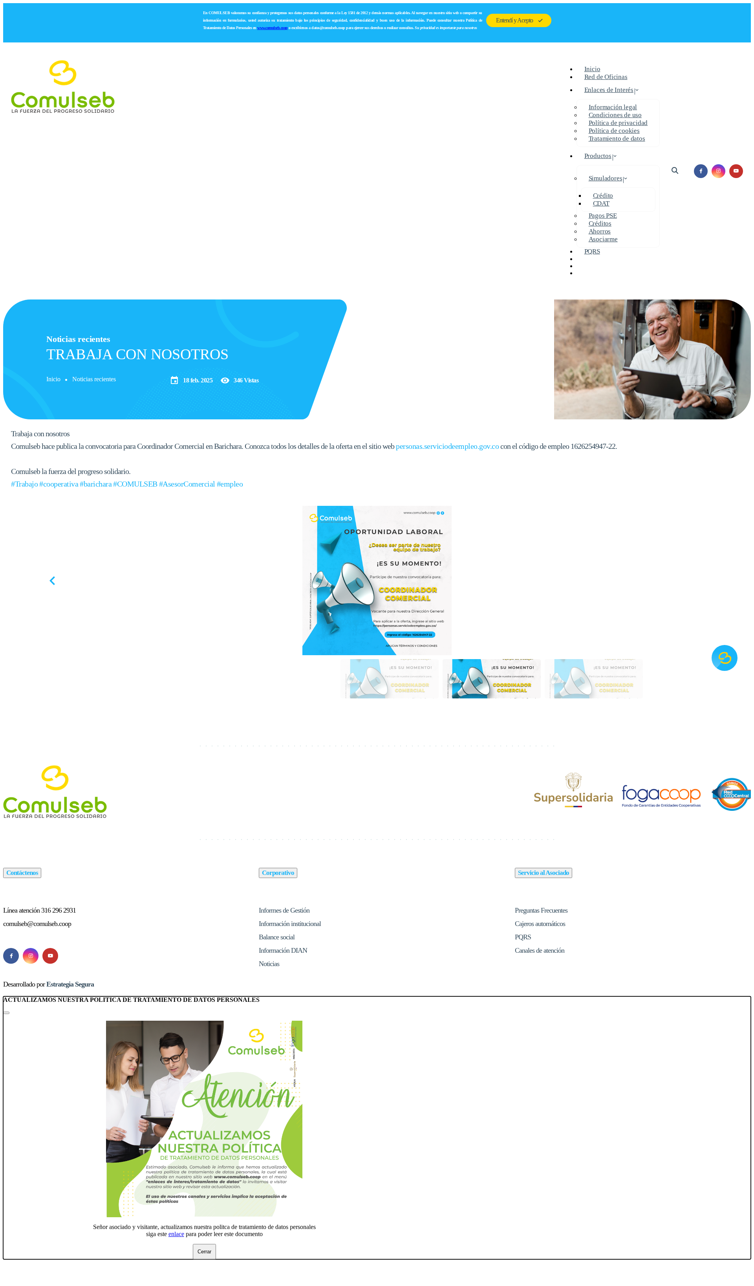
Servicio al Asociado (543, 872)
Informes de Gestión (284, 910)
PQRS (592, 251)
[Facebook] (11, 956)
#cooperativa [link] (58, 483)
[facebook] (701, 171)
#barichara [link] (96, 483)
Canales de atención (539, 950)
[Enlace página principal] (63, 171)
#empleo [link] (230, 483)
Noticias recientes (94, 379)
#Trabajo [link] (24, 483)
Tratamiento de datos (617, 138)
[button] (702, 580)
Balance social (277, 937)
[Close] (6, 1013)
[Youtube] (50, 956)
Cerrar (204, 1252)
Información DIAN (283, 950)
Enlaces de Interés (608, 90)
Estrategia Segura (70, 984)
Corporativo (278, 872)
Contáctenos (22, 872)
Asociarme (603, 239)
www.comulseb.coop (272, 28)
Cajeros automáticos (540, 924)
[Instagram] (30, 956)
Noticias (269, 964)
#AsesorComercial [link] (187, 483)
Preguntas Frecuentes (541, 910)
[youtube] (736, 171)
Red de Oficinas (606, 77)
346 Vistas (239, 380)
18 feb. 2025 (191, 380)
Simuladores (605, 178)
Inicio (53, 379)
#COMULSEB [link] (135, 483)
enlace (176, 1234)
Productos (597, 156)
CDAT (601, 203)
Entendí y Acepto (514, 20)
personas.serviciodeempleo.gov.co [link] (447, 446)
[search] (675, 171)
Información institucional (290, 924)
